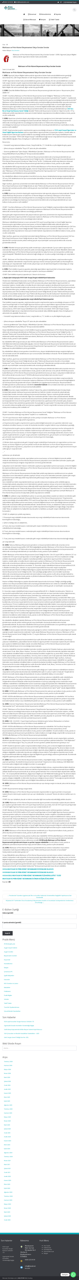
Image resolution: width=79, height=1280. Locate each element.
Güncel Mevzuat (49, 1251)
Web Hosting (28, 1278)
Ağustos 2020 (8, 1192)
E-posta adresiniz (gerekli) (11, 922)
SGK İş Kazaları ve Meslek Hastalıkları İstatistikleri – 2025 (21, 1033)
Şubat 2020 (7, 1216)
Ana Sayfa (47, 1246)
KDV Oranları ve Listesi (11, 983)
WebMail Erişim (71, 2)
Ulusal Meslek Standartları (12, 1011)
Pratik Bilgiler (8, 995)
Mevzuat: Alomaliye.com (9, 1278)
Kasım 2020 (7, 1180)
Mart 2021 (7, 1164)
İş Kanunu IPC (8, 972)
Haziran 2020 (8, 1200)
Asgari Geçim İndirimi (10, 948)
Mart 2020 (7, 1212)
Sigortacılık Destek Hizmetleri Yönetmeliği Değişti (19, 1025)
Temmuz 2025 (8, 1109)
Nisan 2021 (7, 1160)
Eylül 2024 (7, 1149)
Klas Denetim (15, 50)
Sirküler (6, 999)
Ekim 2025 (7, 1097)
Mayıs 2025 (7, 1117)
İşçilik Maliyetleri (9, 975)
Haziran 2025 (8, 1113)
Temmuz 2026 (8, 1061)
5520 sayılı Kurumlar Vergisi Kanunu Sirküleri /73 (19, 1021)
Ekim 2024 (7, 1145)
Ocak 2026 (7, 1085)
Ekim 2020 (7, 1184)
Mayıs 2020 (7, 1204)
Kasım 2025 (7, 1093)
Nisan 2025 (7, 1121)
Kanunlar (7, 979)
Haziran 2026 (8, 1065)
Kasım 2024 (7, 1141)
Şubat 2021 (7, 1168)
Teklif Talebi (8, 1003)
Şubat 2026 (7, 1081)
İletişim (6, 968)
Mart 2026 (7, 1077)
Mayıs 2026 (7, 1069)
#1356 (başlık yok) (9, 944)
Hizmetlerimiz (8, 964)
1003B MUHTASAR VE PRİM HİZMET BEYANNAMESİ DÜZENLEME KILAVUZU (27, 872)
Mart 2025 (7, 1125)
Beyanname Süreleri (10, 956)
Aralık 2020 (7, 1176)
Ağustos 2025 (8, 1105)
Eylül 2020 (7, 1188)
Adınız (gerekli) (7, 913)
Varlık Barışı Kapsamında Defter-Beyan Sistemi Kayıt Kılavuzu (23, 1029)
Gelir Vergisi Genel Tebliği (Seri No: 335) (16, 1037)
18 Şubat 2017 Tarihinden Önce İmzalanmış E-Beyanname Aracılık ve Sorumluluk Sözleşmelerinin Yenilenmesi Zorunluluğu (39, 901)
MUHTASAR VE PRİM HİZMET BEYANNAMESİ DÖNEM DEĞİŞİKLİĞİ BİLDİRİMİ (28, 879)
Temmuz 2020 (8, 1196)
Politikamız (7, 991)
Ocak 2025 (7, 1133)
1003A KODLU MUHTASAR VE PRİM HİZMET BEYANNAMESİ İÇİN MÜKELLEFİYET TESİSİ (31, 875)
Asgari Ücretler (8, 952)
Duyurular (7, 960)
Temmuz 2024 (8, 1156)
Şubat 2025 (7, 1129)
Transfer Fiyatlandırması (11, 1007)
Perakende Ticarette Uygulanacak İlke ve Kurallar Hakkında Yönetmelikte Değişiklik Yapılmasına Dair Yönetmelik (40, 896)
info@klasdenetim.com (22, 2)
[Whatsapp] (73, 1274)
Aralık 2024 (7, 1137)
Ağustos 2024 (8, 1153)
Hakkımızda (47, 1248)
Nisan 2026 (7, 1073)
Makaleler (7, 987)
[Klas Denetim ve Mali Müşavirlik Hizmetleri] (10, 7)
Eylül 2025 (7, 1101)
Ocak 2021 (7, 1172)
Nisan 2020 (7, 1208)
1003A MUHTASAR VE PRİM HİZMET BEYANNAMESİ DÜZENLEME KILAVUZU (28, 869)
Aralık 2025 (7, 1089)
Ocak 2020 (7, 1220)
